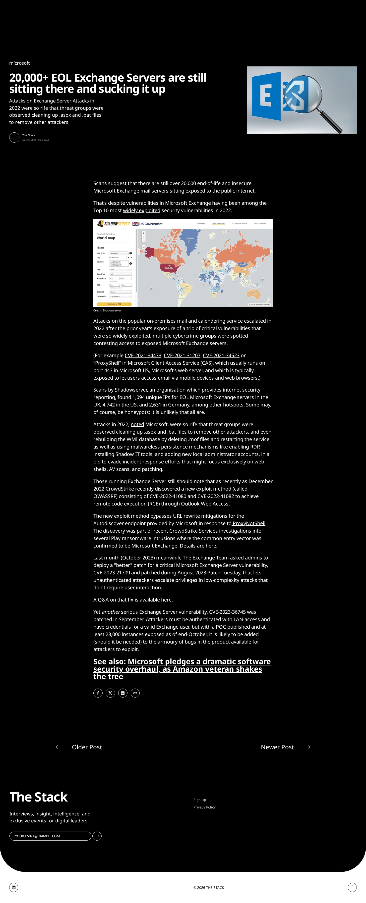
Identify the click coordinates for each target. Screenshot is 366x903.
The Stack (28, 135)
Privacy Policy (204, 807)
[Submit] (97, 836)
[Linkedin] (13, 887)
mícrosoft (19, 63)
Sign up (199, 799)
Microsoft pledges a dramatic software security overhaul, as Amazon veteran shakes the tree (182, 668)
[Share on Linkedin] (122, 693)
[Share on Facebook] (98, 693)
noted (137, 424)
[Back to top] (352, 887)
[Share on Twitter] (110, 693)
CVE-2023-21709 (111, 572)
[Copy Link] (135, 693)
